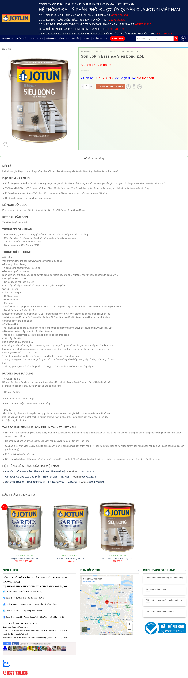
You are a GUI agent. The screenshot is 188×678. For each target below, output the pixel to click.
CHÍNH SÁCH (99, 38)
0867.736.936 (164, 33)
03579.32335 (88, 476)
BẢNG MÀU (64, 38)
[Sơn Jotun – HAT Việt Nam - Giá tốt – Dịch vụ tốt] (18, 17)
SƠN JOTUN (36, 38)
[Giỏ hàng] (183, 38)
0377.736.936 (86, 471)
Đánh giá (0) (98, 159)
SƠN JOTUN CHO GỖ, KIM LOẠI (123, 51)
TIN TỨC (86, 38)
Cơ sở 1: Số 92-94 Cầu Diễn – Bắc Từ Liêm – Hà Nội (35, 471)
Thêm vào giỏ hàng (110, 86)
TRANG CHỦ (7, 38)
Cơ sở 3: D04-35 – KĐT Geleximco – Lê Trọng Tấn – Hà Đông (41, 482)
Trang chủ (86, 51)
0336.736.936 (96, 482)
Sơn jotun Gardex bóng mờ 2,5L (24, 558)
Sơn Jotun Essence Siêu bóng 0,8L (117, 558)
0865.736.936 (116, 29)
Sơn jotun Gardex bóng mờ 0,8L (71, 558)
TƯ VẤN (75, 38)
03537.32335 (143, 24)
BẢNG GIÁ (51, 38)
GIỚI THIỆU (22, 38)
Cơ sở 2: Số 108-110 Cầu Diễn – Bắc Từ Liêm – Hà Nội (37, 476)
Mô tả (87, 159)
